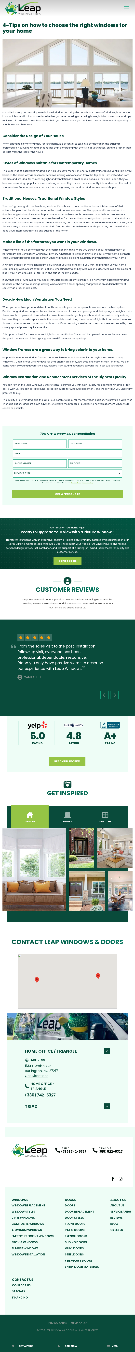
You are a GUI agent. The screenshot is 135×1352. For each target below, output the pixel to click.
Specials (18, 1291)
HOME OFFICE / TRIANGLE (51, 1051)
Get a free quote (67, 494)
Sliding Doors (76, 1242)
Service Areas (121, 1211)
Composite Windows (28, 1224)
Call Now (71, 1346)
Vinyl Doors (74, 1248)
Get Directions (36, 1075)
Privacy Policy (57, 1323)
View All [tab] (30, 821)
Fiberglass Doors (78, 1260)
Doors (70, 1199)
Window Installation (28, 1254)
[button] (98, 976)
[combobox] (67, 473)
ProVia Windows (25, 1242)
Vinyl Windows (23, 1218)
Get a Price (26, 1346)
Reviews (116, 1218)
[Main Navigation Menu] (126, 8)
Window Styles (23, 1211)
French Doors (76, 1236)
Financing (20, 1297)
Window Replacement (28, 1205)
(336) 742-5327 (40, 1095)
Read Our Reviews (67, 761)
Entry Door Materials (82, 1267)
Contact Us (67, 561)
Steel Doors (74, 1254)
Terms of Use (79, 1323)
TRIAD (31, 1106)
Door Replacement (79, 1211)
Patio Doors (74, 1230)
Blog (114, 1224)
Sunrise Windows (25, 1248)
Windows (20, 1199)
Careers (116, 1230)
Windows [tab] (105, 821)
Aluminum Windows (27, 1230)
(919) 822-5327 (110, 1151)
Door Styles (74, 1218)
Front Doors (75, 1224)
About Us (118, 1199)
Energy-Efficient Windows (33, 1236)
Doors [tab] (67, 821)
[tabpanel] (67, 869)
